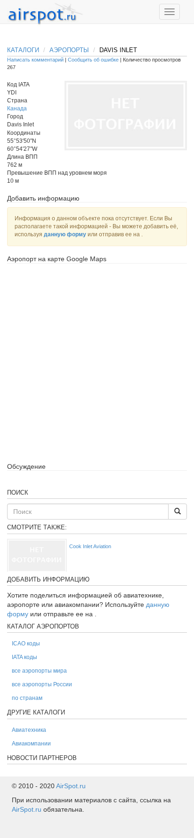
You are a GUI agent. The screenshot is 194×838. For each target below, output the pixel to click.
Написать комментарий (35, 59)
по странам (27, 698)
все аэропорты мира (39, 670)
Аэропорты (69, 50)
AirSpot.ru (71, 786)
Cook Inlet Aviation (90, 546)
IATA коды (24, 657)
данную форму (65, 234)
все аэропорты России (42, 684)
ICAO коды (26, 643)
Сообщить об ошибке (93, 59)
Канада (17, 108)
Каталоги (23, 50)
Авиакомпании (31, 743)
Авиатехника (29, 730)
